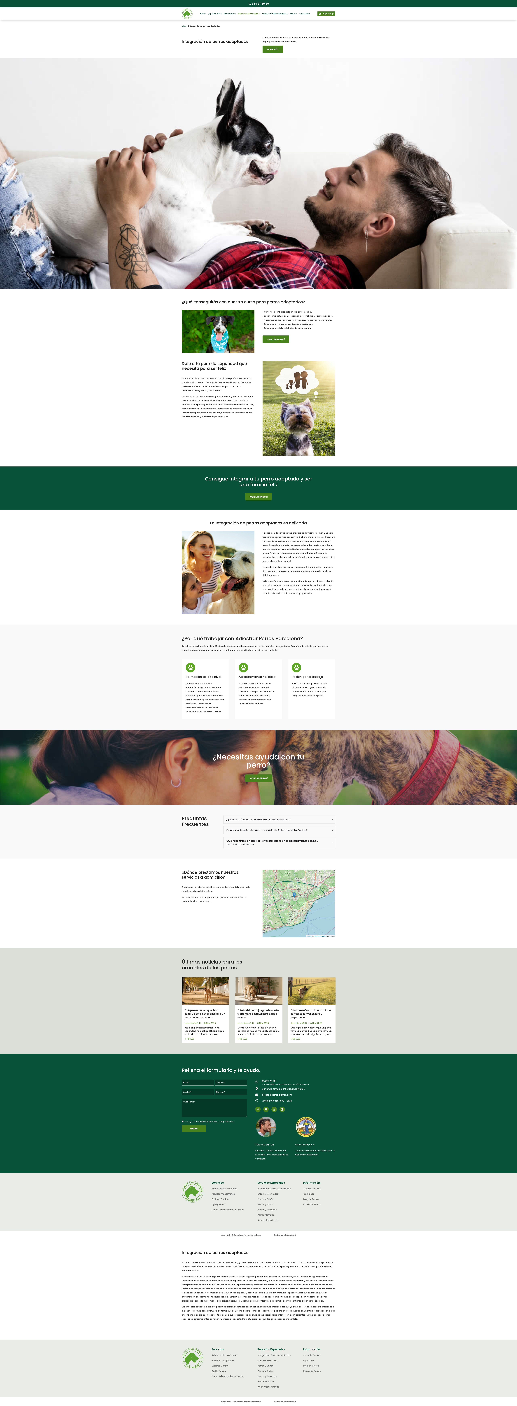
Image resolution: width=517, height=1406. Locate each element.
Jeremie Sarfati (192, 1023)
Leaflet (309, 936)
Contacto (304, 14)
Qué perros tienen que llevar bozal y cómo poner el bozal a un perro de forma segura (204, 1014)
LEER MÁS (189, 1039)
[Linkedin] (282, 1109)
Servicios (229, 14)
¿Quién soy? (214, 14)
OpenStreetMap (320, 936)
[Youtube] (266, 1109)
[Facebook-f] (258, 1109)
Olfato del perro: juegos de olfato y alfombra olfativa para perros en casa (258, 1014)
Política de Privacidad (285, 1235)
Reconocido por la (305, 1144)
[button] (215, 14)
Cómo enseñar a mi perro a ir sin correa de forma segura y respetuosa (311, 1014)
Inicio (203, 14)
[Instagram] (274, 1109)
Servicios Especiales (248, 14)
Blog (292, 14)
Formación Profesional (274, 14)
